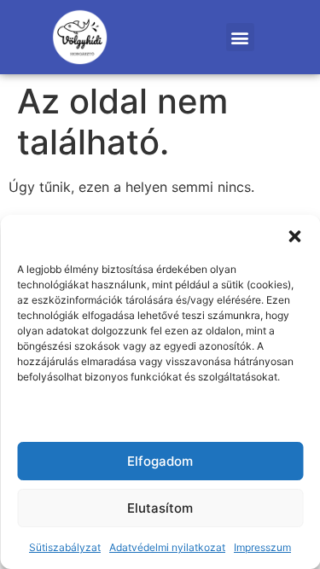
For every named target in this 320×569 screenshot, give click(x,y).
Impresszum (262, 547)
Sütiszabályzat (65, 547)
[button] (294, 236)
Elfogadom (160, 461)
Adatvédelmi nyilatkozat (167, 547)
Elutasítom (160, 508)
